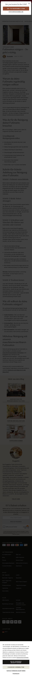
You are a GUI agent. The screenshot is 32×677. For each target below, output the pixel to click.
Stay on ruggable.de (16, 11)
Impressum (16, 673)
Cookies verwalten (16, 667)
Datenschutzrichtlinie (22, 657)
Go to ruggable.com (16, 8)
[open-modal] (29, 3)
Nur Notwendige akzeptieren (16, 670)
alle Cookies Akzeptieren (16, 662)
